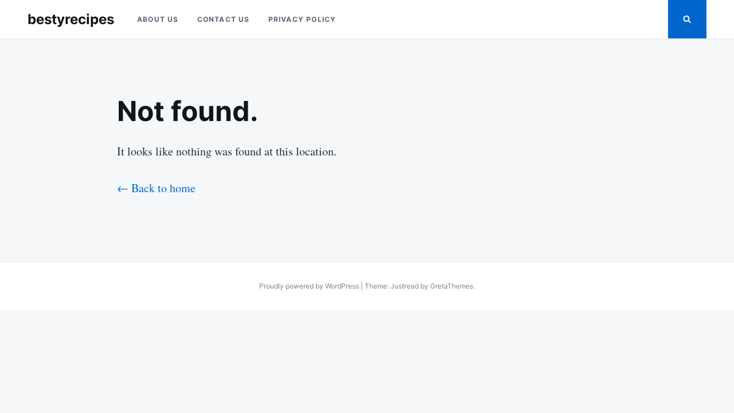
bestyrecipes (71, 19)
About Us (158, 19)
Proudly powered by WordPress (310, 286)
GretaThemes (451, 286)
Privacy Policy (302, 19)
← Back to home (156, 188)
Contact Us (223, 19)
